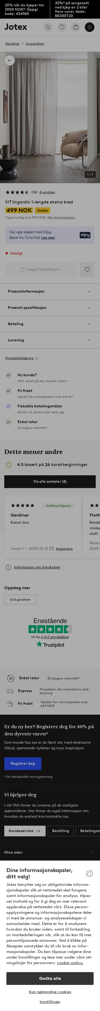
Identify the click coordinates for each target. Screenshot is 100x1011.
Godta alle (50, 978)
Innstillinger (50, 1002)
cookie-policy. (70, 962)
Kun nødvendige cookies (50, 992)
